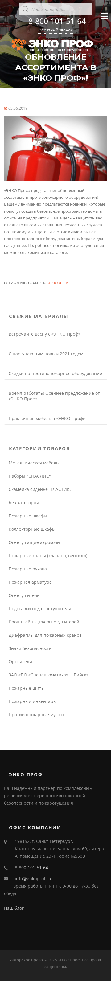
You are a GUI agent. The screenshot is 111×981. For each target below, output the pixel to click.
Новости (58, 283)
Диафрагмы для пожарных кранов (45, 635)
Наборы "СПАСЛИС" (30, 476)
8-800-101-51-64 (57, 21)
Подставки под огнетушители (40, 608)
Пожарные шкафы (28, 516)
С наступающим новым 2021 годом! (46, 354)
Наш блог (14, 908)
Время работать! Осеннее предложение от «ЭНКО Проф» (54, 396)
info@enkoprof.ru (33, 878)
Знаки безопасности (30, 648)
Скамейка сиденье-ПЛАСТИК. (40, 489)
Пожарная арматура (30, 582)
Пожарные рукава (28, 569)
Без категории (24, 502)
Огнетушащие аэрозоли (34, 542)
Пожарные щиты (27, 688)
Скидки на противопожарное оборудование (55, 373)
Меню (104, 21)
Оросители (20, 661)
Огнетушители (24, 595)
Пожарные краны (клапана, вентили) (48, 555)
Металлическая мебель (34, 463)
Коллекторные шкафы (32, 529)
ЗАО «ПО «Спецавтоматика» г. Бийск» (48, 675)
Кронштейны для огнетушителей (44, 622)
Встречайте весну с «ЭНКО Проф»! (45, 334)
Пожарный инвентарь (32, 701)
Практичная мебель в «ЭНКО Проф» (47, 418)
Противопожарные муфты (36, 714)
